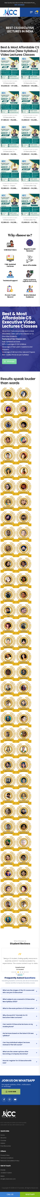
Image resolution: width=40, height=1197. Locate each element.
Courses (3, 1140)
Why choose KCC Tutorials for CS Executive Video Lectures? (15, 1016)
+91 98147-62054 (6, 1173)
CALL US (10, 1194)
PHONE (3, 1170)
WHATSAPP (30, 1194)
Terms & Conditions (7, 1158)
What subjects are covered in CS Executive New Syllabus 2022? (19, 1000)
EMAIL (3, 1176)
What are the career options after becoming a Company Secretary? (15, 1053)
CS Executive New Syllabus (9, 81)
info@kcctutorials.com (8, 1179)
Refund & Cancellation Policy (10, 1161)
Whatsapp (10, 361)
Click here (12, 1092)
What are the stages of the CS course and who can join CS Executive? (18, 991)
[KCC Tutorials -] (10, 12)
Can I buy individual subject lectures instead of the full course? (16, 1043)
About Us (3, 1138)
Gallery (3, 1143)
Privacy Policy (5, 1155)
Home (3, 1135)
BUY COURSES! (19, 5)
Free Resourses (6, 1146)
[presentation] (12, 972)
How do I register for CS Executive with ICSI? (17, 1062)
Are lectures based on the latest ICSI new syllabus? (18, 1034)
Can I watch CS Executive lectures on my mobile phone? (18, 1025)
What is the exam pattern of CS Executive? (19, 1008)
